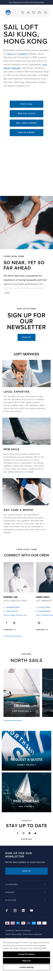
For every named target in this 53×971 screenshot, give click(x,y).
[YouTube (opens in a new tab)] (35, 833)
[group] (22, 693)
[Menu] (45, 12)
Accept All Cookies (26, 954)
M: (11, 611)
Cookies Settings (26, 967)
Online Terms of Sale (13, 934)
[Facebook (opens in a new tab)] (17, 833)
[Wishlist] (33, 12)
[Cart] (39, 12)
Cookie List (9, 930)
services (19, 514)
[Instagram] (14, 623)
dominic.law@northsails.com (15, 615)
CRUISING (22, 706)
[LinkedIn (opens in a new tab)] (29, 833)
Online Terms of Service (32, 934)
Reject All (26, 961)
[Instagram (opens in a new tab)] (23, 833)
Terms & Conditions (23, 930)
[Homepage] (8, 12)
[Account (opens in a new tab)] (28, 12)
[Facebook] (6, 623)
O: (12, 607)
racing (10, 53)
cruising (23, 53)
